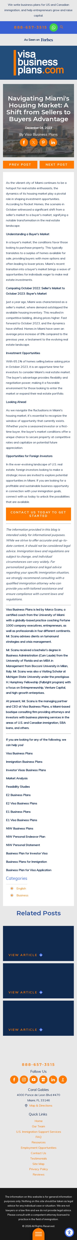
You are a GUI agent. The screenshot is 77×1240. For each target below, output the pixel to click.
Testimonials (38, 1158)
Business (22, 895)
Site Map (38, 1164)
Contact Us (38, 1153)
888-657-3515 (30, 27)
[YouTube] (34, 1080)
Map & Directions (40, 1105)
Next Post (57, 164)
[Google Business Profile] (43, 1080)
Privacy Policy (38, 1169)
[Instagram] (24, 1080)
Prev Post (20, 164)
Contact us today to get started (39, 514)
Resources (39, 1142)
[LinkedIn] (53, 1080)
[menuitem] (38, 1121)
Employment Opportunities (38, 1147)
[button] (69, 1232)
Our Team (38, 1126)
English (21, 888)
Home (39, 1121)
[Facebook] (14, 1080)
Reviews (38, 1174)
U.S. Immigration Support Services (38, 1132)
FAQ (38, 1137)
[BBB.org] (63, 1080)
